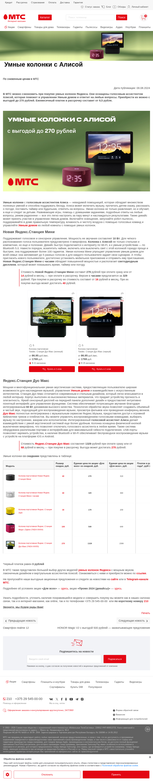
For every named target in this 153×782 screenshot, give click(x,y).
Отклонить (47, 774)
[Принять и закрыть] (150, 757)
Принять (116, 774)
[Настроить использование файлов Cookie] (7, 774)
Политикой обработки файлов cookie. (120, 765)
